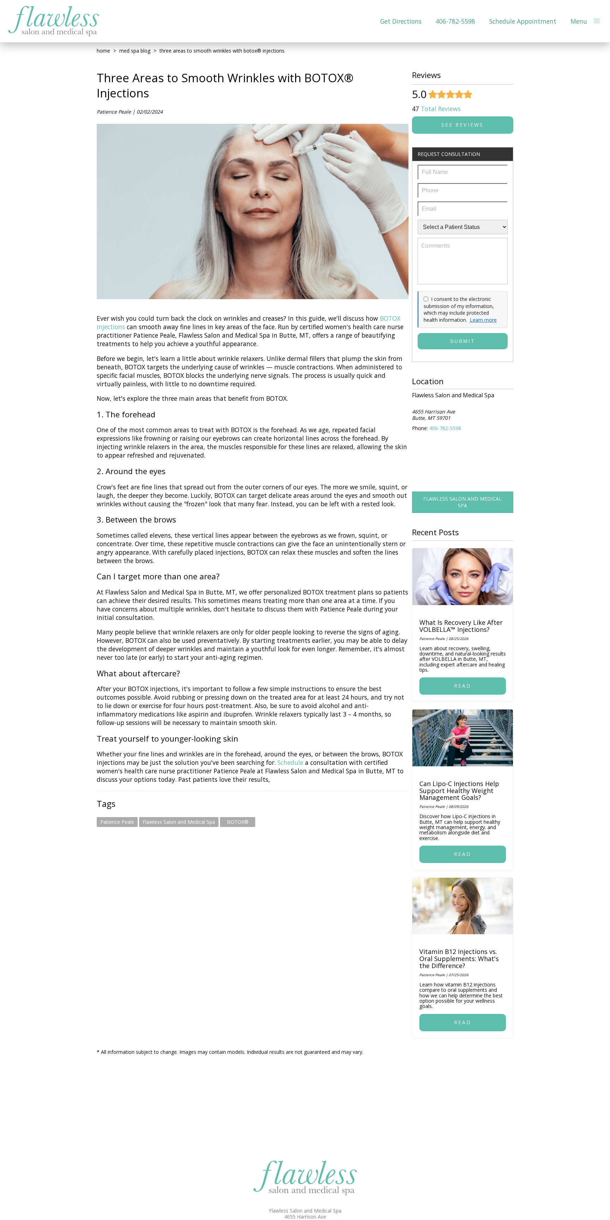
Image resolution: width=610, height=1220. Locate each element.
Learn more (483, 319)
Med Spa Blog (134, 50)
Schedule (291, 762)
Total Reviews (436, 108)
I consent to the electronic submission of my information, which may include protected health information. (459, 309)
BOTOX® (238, 822)
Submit (462, 341)
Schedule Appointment (522, 21)
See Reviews (462, 124)
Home (103, 50)
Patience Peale (117, 822)
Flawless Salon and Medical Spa (179, 822)
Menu (578, 21)
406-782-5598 (455, 21)
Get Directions (400, 21)
